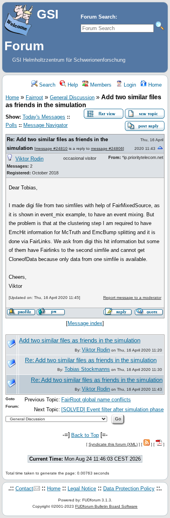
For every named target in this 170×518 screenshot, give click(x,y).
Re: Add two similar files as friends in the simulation (91, 360)
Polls (11, 125)
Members (100, 85)
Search (46, 85)
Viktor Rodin (29, 159)
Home (154, 85)
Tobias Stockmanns (87, 369)
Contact (24, 489)
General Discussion (72, 97)
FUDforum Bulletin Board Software (106, 506)
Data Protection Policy (129, 489)
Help (72, 85)
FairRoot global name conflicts (96, 400)
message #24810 (52, 148)
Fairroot (34, 97)
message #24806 (107, 148)
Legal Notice (82, 489)
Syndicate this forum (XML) (113, 444)
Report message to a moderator (132, 297)
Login (129, 85)
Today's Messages (44, 117)
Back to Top (85, 435)
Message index (85, 323)
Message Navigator (45, 125)
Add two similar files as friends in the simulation (79, 340)
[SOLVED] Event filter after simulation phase (112, 409)
